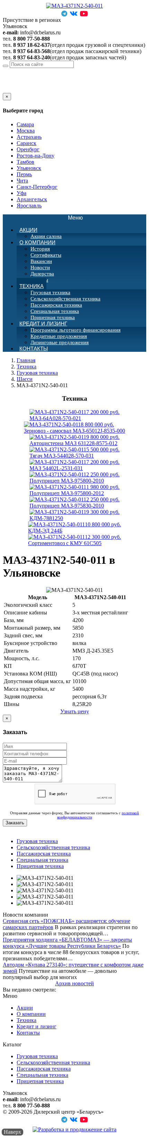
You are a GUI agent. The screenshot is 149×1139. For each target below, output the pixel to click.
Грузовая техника (50, 292)
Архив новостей (74, 983)
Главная (26, 360)
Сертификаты (45, 255)
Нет (14, 90)
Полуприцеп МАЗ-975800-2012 (74, 490)
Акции (28, 230)
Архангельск (32, 199)
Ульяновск (56, 71)
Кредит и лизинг (43, 323)
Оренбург (28, 149)
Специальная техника (54, 311)
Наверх (12, 1132)
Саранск (26, 143)
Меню (79, 218)
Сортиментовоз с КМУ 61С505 (74, 540)
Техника (31, 286)
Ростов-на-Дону (35, 156)
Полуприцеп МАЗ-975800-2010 (74, 477)
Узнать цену (74, 711)
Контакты (33, 348)
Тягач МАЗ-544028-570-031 (74, 453)
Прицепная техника (40, 866)
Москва (26, 131)
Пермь (24, 174)
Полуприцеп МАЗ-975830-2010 (74, 502)
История (40, 249)
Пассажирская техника (56, 305)
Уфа (21, 193)
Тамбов (25, 162)
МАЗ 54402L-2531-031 (74, 465)
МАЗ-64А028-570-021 (74, 415)
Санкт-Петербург (37, 187)
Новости (40, 267)
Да (6, 90)
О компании (37, 242)
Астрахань (29, 137)
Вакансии (41, 261)
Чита (22, 181)
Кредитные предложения (58, 336)
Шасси (25, 379)
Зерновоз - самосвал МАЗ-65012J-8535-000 (74, 428)
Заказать (15, 822)
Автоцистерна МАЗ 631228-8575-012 (74, 440)
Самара (25, 124)
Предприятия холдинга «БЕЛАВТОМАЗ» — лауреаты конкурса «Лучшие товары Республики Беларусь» (67, 943)
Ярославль (29, 206)
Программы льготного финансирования (75, 330)
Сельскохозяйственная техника (65, 298)
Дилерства (42, 274)
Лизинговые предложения (59, 342)
